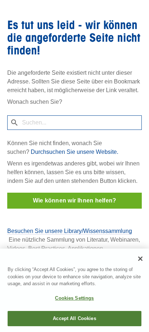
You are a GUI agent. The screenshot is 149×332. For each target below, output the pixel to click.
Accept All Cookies (74, 318)
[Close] (140, 259)
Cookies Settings (74, 298)
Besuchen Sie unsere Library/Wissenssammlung (69, 231)
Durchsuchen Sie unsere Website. (74, 152)
